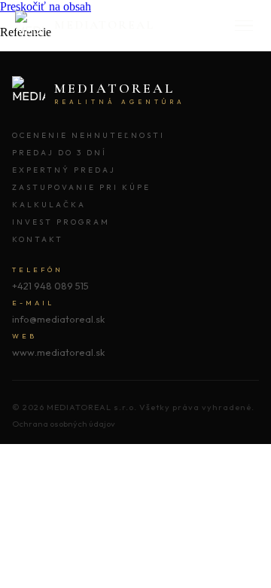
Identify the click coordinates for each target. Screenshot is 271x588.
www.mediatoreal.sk (58, 352)
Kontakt (37, 239)
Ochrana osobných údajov (63, 423)
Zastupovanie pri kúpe (81, 187)
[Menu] (244, 26)
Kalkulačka (49, 205)
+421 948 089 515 (50, 286)
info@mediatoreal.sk (58, 319)
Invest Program (61, 222)
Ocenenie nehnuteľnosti (88, 135)
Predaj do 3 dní (59, 153)
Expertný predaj (64, 170)
